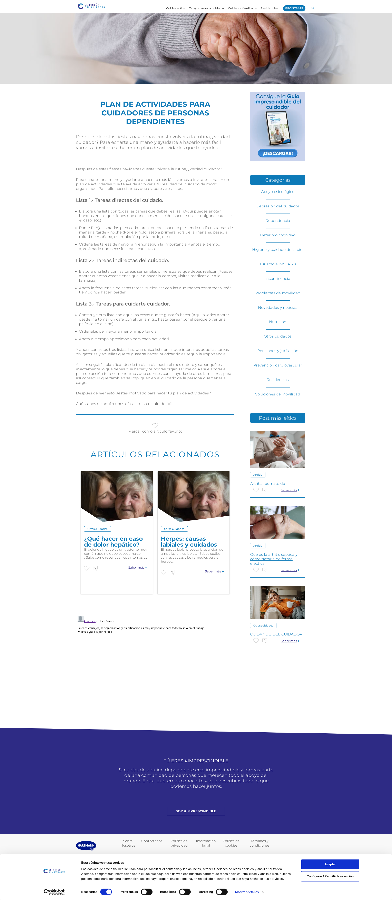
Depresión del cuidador (277, 206)
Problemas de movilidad (277, 293)
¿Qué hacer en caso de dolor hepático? (113, 542)
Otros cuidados (97, 528)
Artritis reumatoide (267, 483)
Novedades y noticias (277, 307)
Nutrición (277, 322)
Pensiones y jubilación (277, 351)
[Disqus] (155, 665)
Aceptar (330, 864)
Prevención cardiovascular (277, 365)
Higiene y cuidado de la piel (277, 249)
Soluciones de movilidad (277, 394)
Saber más (136, 567)
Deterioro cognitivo (277, 235)
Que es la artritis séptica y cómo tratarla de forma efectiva (273, 559)
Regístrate (294, 8)
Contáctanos (151, 841)
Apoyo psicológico (277, 191)
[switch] (147, 892)
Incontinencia (277, 278)
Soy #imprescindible (196, 811)
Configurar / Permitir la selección (330, 876)
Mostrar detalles (247, 892)
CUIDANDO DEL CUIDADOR (276, 634)
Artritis (257, 474)
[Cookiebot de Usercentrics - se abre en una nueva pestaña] (54, 892)
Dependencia (277, 220)
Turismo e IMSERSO (277, 264)
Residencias (269, 8)
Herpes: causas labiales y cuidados (189, 542)
